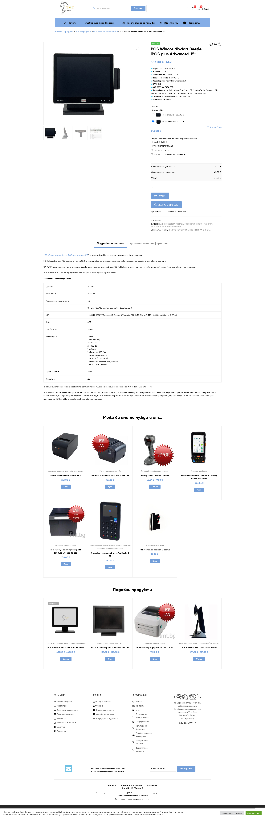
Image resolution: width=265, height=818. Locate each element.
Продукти (69, 31)
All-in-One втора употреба (172, 224)
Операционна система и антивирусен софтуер (174, 138)
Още (110, 659)
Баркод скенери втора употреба (155, 471)
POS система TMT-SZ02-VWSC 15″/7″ (199, 647)
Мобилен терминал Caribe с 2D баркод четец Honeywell (199, 477)
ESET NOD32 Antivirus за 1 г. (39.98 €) (169, 154)
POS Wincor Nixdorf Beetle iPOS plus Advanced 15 (65, 255)
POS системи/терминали (105, 31)
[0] (192, 8)
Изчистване (216, 127)
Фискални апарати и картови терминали (65, 471)
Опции (155, 486)
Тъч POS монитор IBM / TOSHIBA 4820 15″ (110, 647)
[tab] (110, 244)
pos (169, 230)
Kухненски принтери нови (110, 471)
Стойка (154, 106)
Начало (58, 31)
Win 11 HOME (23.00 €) (163, 146)
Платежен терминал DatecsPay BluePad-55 (110, 554)
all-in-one (162, 230)
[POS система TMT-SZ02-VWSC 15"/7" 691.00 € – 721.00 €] (211, 44)
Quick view (72, 448)
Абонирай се (186, 768)
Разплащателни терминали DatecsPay (106, 545)
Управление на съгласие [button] (232, 813)
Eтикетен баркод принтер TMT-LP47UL (154, 647)
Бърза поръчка (168, 204)
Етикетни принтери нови (154, 643)
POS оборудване (83, 31)
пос (174, 230)
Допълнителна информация (149, 243)
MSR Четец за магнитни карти (155, 550)
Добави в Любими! (176, 211)
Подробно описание (110, 243)
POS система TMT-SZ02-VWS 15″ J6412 (65, 647)
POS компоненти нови (155, 545)
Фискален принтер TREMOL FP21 (66, 475)
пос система (183, 230)
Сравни (157, 211)
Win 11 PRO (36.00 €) (162, 150)
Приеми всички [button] (253, 813)
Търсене (138, 8)
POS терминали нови (54, 643)
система (206, 230)
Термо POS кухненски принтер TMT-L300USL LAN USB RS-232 (66, 551)
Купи (161, 195)
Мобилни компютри (199, 471)
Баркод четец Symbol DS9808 (155, 475)
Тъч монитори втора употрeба (110, 643)
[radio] (168, 115)
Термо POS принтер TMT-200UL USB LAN (110, 475)
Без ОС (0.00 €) (160, 142)
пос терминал (196, 230)
